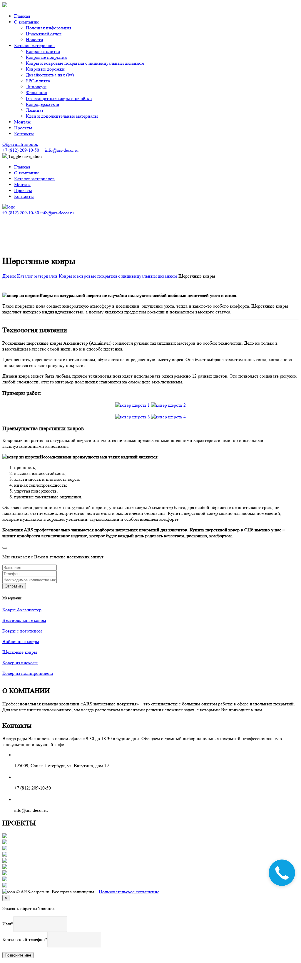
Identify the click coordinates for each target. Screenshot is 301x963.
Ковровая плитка (43, 51)
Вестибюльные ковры (24, 620)
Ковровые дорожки (45, 69)
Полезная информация (48, 28)
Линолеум (36, 86)
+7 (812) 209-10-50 (20, 150)
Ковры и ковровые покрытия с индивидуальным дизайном (85, 63)
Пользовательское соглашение (129, 891)
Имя (6, 924)
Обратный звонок (20, 144)
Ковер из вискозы (20, 662)
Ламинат (35, 110)
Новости (34, 39)
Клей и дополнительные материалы (62, 116)
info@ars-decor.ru (61, 150)
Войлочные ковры (20, 641)
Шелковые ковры (19, 652)
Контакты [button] (24, 133)
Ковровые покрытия (46, 57)
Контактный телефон (23, 939)
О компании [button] (26, 22)
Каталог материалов (37, 276)
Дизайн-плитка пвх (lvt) (50, 75)
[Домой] (8, 207)
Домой (9, 276)
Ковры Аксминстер (21, 609)
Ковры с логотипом (22, 631)
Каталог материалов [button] (34, 45)
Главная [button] (22, 16)
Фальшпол (36, 92)
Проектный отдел (43, 33)
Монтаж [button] (22, 122)
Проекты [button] (23, 128)
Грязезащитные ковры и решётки (59, 98)
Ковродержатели (42, 104)
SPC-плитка (38, 81)
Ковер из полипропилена (27, 673)
